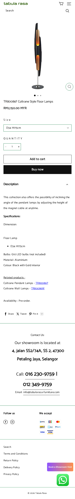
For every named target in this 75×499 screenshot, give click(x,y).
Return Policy (10, 460)
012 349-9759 (37, 384)
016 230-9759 (40, 374)
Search (7, 447)
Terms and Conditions (15, 454)
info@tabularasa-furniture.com (41, 392)
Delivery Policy (11, 467)
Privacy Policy (11, 474)
